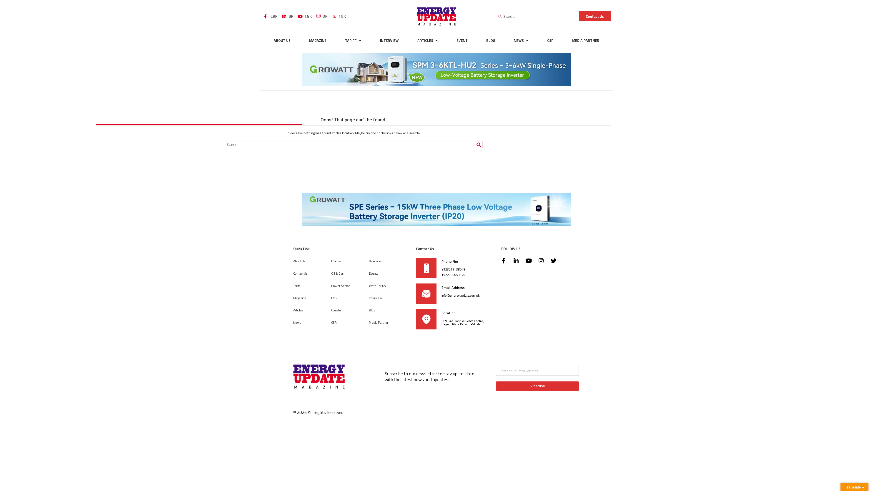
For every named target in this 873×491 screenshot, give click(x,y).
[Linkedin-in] (516, 260)
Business (375, 261)
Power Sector (340, 285)
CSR (550, 40)
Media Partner (585, 40)
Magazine (317, 40)
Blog (490, 40)
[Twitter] (553, 260)
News (519, 40)
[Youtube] (528, 260)
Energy (336, 261)
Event (462, 40)
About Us (282, 40)
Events (373, 273)
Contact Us (300, 273)
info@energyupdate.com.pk (461, 295)
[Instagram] (541, 260)
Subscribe (537, 386)
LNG (334, 298)
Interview (389, 40)
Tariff (351, 40)
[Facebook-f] (503, 260)
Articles (425, 40)
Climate (336, 310)
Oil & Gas (337, 273)
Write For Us (377, 285)
